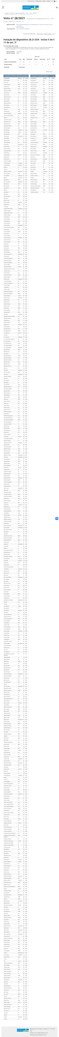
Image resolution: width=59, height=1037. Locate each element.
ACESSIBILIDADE (38, 1)
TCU (52, 1)
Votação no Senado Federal (39, 76)
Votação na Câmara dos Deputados (15, 76)
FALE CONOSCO (31, 1)
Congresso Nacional (9, 13)
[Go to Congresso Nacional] (30, 7)
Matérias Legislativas (20, 13)
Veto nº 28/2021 (33, 13)
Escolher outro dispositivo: (29, 33)
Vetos (27, 13)
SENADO (44, 1)
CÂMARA (48, 1)
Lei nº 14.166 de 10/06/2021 (22, 28)
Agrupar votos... (49, 71)
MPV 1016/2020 (20, 27)
